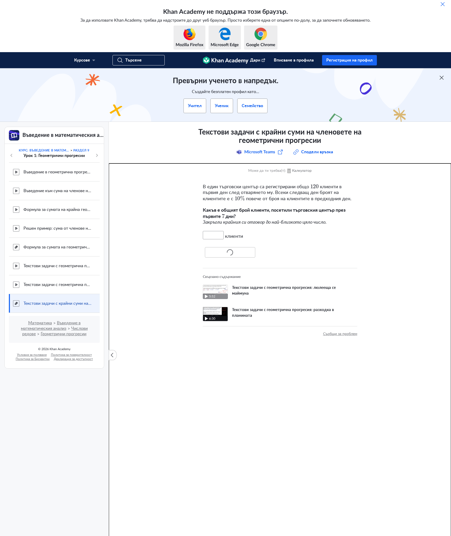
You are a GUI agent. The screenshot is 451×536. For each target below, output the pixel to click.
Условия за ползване (32, 354)
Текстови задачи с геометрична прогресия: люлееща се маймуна (57, 266)
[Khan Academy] (225, 60)
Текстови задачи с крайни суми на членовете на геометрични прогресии (57, 303)
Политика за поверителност (71, 354)
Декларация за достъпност (73, 359)
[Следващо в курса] (97, 155)
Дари (255, 60)
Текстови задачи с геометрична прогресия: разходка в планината (57, 285)
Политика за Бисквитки (33, 359)
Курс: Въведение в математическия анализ (44, 150)
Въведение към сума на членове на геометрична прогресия (57, 191)
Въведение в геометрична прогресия (57, 172)
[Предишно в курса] (11, 155)
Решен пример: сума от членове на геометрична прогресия (57, 228)
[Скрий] (442, 4)
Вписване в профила (294, 60)
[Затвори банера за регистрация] (441, 77)
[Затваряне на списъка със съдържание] (113, 355)
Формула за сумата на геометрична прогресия (57, 247)
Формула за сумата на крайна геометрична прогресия (57, 210)
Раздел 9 (81, 150)
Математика (40, 323)
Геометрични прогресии (63, 334)
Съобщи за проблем (340, 334)
